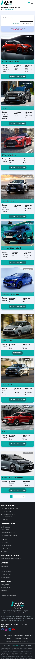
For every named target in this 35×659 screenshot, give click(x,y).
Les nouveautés (6, 546)
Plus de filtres (15, 23)
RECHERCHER (27, 23)
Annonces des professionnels (11, 559)
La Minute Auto (6, 574)
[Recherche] (29, 3)
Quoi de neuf (5, 520)
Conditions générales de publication (17, 641)
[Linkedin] (9, 629)
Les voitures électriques (9, 535)
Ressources (6, 581)
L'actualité (4, 543)
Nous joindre (5, 585)
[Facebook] (2, 629)
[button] (17, 29)
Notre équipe (5, 587)
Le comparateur (6, 517)
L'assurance (5, 530)
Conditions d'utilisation (8, 596)
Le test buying (5, 577)
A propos (4, 590)
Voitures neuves (8, 505)
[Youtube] (13, 629)
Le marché (4, 548)
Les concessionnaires (8, 514)
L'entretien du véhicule (8, 533)
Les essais (4, 551)
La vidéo (4, 563)
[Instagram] (6, 629)
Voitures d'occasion (10, 555)
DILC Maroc (16, 645)
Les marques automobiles (9, 509)
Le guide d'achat (8, 524)
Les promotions (6, 511)
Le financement (6, 527)
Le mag (4, 539)
